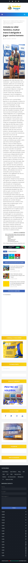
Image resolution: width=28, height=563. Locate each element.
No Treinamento (12, 477)
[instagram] (16, 1)
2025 (14, 514)
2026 (14, 512)
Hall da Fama (17, 474)
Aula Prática (5, 471)
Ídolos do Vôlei (9, 479)
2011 (14, 553)
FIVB (11, 474)
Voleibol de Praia (14, 21)
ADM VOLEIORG (7, 38)
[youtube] (22, 416)
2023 (14, 520)
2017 (14, 536)
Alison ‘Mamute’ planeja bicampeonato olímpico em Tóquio (17, 275)
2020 (14, 528)
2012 (14, 550)
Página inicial (6, 21)
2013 (14, 547)
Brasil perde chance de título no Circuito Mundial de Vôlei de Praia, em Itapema (17, 283)
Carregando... (6, 368)
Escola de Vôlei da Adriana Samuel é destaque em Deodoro (17, 267)
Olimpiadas (20, 477)
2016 (14, 539)
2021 (14, 525)
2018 (14, 534)
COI (7, 474)
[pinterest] (18, 1)
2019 (14, 531)
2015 (14, 542)
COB (3, 474)
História (4, 477)
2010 (14, 555)
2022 (14, 522)
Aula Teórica (13, 471)
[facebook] (9, 1)
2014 (14, 544)
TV (3, 479)
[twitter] (12, 1)
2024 (14, 517)
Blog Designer (15, 561)
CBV (24, 471)
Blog (19, 471)
